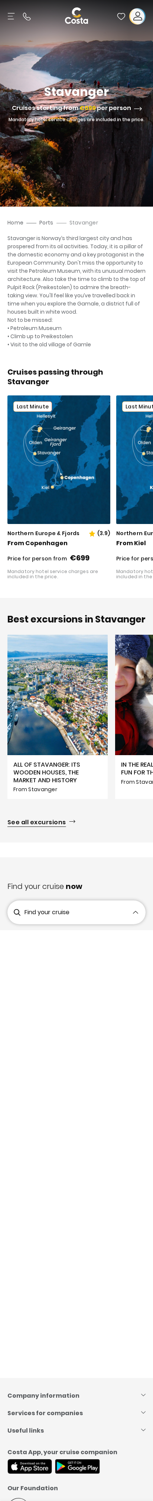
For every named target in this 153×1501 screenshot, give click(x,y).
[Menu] (11, 16)
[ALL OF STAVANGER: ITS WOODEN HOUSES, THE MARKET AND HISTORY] (57, 717)
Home (15, 222)
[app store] (29, 1467)
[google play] (77, 1467)
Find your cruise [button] (47, 912)
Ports (46, 222)
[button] (121, 16)
